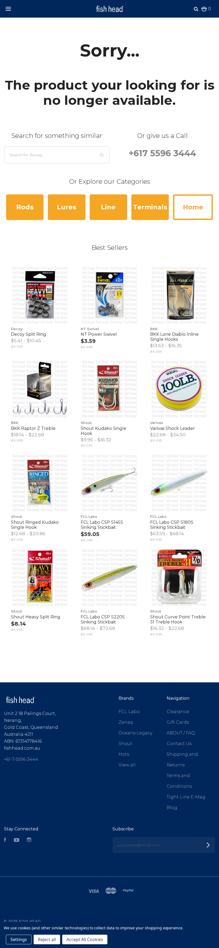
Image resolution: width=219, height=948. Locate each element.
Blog (172, 807)
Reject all (47, 939)
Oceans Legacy (135, 732)
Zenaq (126, 722)
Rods (24, 207)
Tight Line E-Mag (186, 796)
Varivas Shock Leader (172, 428)
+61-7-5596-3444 (21, 759)
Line (108, 207)
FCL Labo (129, 711)
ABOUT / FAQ (181, 732)
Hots (124, 754)
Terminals (150, 207)
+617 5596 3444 (162, 153)
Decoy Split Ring (28, 334)
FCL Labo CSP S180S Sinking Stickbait (171, 525)
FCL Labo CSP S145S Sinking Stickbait (102, 525)
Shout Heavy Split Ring (35, 616)
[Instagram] (29, 840)
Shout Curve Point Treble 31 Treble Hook (178, 619)
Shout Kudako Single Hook (103, 431)
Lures (66, 207)
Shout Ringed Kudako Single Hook (35, 525)
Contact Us (179, 743)
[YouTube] (16, 840)
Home (193, 207)
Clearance (178, 711)
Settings (18, 939)
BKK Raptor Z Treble (33, 428)
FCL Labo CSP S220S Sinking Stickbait (103, 619)
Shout (125, 743)
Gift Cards (178, 722)
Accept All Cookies (85, 939)
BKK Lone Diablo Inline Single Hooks (174, 337)
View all (127, 764)
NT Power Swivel (99, 334)
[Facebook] (5, 840)
